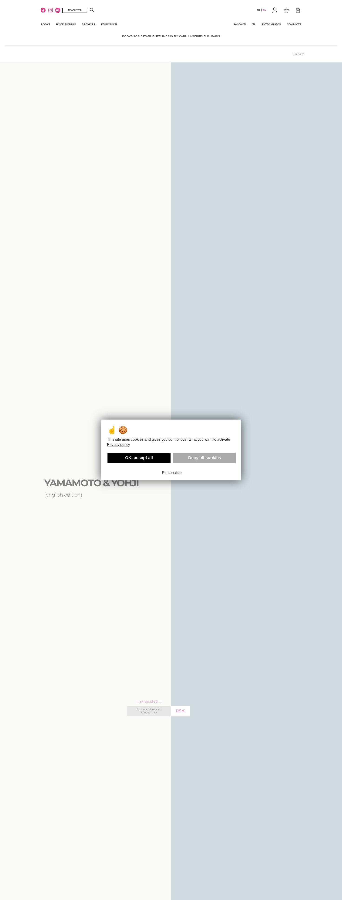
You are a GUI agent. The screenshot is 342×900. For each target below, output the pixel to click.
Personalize (172, 473)
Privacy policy (118, 445)
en (264, 10)
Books (45, 24)
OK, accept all (139, 457)
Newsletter (74, 10)
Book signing (66, 24)
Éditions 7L (109, 24)
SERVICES (88, 24)
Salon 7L (240, 24)
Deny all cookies (204, 457)
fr (258, 10)
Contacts (294, 24)
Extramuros (271, 24)
